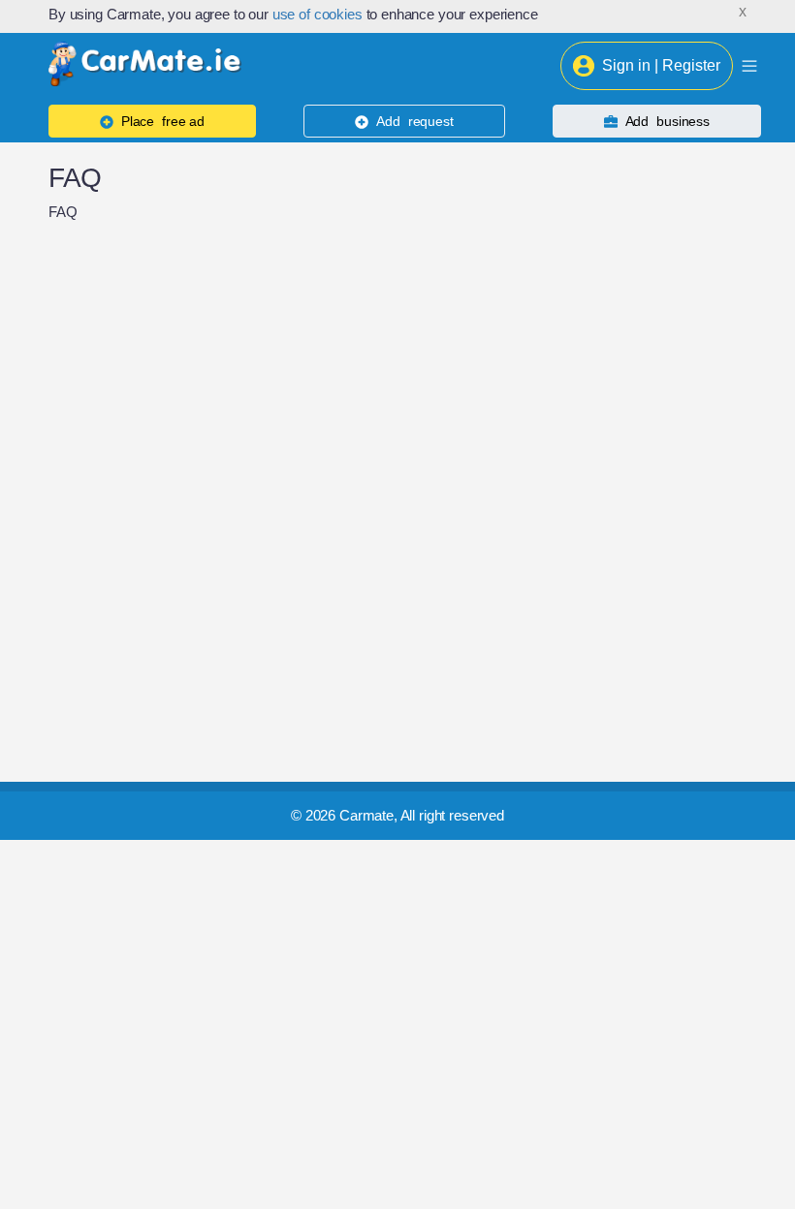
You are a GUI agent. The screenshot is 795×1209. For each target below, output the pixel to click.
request (415, 121)
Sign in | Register (661, 65)
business (667, 121)
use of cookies (317, 14)
